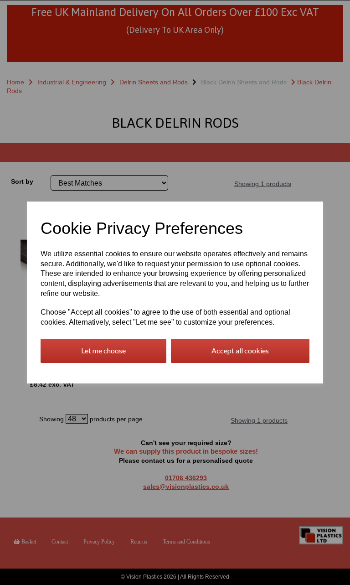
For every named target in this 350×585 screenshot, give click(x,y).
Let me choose (103, 350)
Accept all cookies (240, 350)
